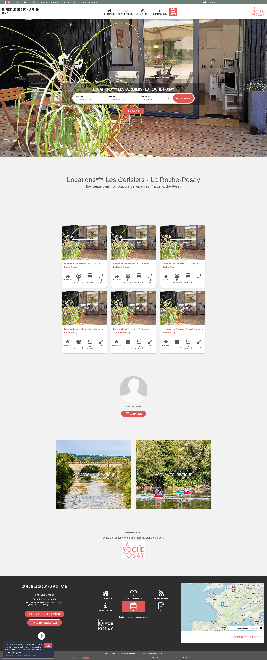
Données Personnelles (128, 654)
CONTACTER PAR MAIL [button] (46, 622)
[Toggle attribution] (261, 628)
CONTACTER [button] (135, 413)
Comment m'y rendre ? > (246, 636)
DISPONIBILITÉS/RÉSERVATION (44, 614)
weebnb (86, 658)
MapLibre (255, 628)
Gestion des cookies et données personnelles (21, 655)
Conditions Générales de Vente (150, 654)
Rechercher (184, 98)
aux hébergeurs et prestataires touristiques (119, 658)
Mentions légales (110, 654)
